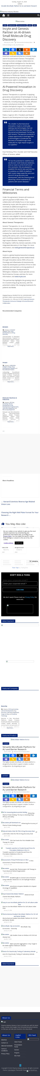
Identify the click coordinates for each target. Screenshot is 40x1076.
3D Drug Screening (13, 709)
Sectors (16, 1050)
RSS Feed (17, 1056)
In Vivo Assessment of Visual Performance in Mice (18, 861)
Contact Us (4, 1043)
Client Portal (18, 1042)
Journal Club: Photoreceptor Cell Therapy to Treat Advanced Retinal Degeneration (19, 870)
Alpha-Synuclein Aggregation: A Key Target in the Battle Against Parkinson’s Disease (20, 945)
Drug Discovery (22, 25)
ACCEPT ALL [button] (19, 543)
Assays (9, 367)
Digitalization (12, 25)
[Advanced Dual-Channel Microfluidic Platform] (12, 894)
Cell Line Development (8, 404)
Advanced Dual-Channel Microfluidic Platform (18, 895)
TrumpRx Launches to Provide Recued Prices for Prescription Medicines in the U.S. (17, 853)
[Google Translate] (20, 53)
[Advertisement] (20, 454)
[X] (20, 49)
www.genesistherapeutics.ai (24, 248)
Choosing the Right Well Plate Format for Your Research (20, 513)
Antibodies (13, 365)
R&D (35, 25)
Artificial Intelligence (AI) (9, 45)
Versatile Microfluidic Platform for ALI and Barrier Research (19, 6)
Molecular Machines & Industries (10, 398)
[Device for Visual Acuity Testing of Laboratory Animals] (18, 951)
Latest (29, 25)
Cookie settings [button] (8, 543)
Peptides (12, 368)
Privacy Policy (29, 597)
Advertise (4, 1040)
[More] (26, 53)
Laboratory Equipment (9, 408)
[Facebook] (13, 49)
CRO (9, 331)
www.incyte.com (20, 277)
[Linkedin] (6, 49)
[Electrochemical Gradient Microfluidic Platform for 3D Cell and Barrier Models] (19, 914)
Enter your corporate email (15, 580)
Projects (16, 1053)
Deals (5, 25)
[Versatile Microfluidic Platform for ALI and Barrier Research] (20, 739)
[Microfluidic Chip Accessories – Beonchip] (10, 926)
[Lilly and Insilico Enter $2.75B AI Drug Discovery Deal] (18, 831)
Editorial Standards (6, 1046)
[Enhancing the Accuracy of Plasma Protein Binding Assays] (11, 822)
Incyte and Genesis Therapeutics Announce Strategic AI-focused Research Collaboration (18, 301)
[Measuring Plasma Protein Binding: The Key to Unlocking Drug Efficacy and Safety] (14, 812)
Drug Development (8, 332)
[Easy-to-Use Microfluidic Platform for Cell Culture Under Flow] (19, 902)
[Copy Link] (13, 53)
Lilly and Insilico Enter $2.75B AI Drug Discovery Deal (20, 833)
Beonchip (4, 706)
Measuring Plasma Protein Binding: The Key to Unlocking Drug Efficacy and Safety (18, 815)
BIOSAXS (5, 327)
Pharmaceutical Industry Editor (24, 42)
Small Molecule (20, 45)
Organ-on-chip (5, 714)
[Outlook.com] (33, 49)
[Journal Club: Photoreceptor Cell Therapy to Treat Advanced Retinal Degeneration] (5, 868)
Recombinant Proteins (8, 370)
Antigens (5, 367)
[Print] (26, 49)
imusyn (5, 362)
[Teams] (6, 53)
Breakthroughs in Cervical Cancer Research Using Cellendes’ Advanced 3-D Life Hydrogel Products (19, 878)
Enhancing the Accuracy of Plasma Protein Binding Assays (20, 824)
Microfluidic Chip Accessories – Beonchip (17, 928)
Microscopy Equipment (9, 409)
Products (6, 743)
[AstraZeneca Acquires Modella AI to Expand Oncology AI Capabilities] (5, 885)
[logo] (3, 1022)
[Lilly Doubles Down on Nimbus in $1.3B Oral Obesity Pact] (5, 934)
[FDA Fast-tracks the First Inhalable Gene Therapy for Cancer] (5, 839)
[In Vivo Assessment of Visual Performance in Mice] (14, 860)
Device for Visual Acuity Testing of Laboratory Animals (20, 953)
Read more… (11, 346)
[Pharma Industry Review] (3, 15)
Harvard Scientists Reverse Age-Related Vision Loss (18, 502)
